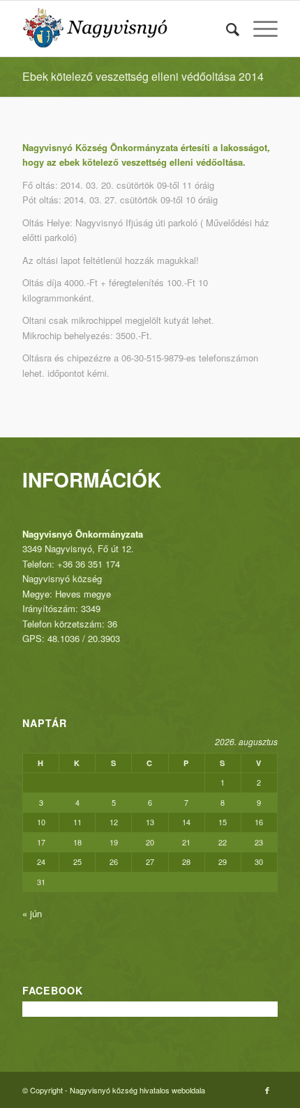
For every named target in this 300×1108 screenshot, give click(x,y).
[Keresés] (225, 28)
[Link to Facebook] (267, 1089)
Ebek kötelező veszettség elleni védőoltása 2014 (143, 76)
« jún (32, 913)
